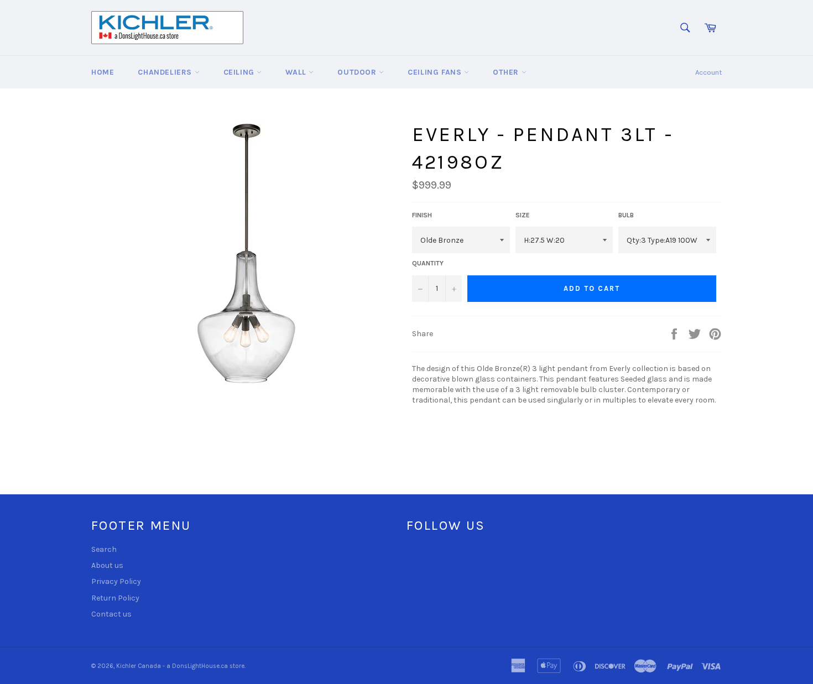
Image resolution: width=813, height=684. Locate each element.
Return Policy (115, 598)
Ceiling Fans (436, 72)
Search (104, 549)
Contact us (111, 614)
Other (507, 72)
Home (102, 72)
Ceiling (240, 72)
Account (708, 72)
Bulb (626, 215)
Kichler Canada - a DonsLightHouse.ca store (180, 666)
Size (522, 215)
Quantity (428, 263)
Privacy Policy (116, 581)
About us (107, 565)
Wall (297, 72)
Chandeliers (166, 72)
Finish (422, 215)
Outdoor (358, 72)
